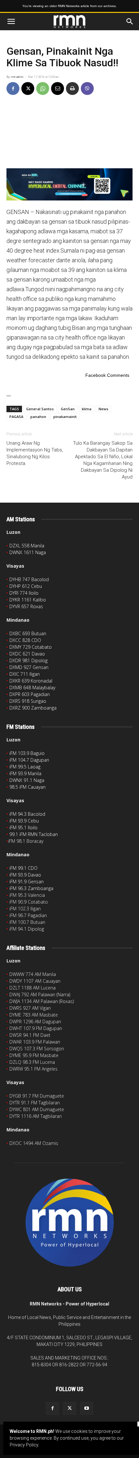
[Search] (130, 21)
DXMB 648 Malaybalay (32, 687)
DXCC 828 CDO (25, 640)
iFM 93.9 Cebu (24, 821)
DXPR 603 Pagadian (29, 694)
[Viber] (87, 88)
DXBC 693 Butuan (27, 633)
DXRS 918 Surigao (27, 701)
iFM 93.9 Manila (25, 773)
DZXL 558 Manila (26, 546)
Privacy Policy (24, 1444)
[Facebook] (12, 88)
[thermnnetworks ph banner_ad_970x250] (69, 184)
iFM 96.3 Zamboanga (31, 888)
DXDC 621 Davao (27, 654)
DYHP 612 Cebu (25, 586)
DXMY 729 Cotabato (30, 647)
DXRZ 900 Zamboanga (33, 708)
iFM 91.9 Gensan (26, 881)
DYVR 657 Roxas (26, 606)
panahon (38, 416)
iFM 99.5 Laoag (24, 767)
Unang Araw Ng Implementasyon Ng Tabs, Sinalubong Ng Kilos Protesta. (34, 453)
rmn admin (17, 77)
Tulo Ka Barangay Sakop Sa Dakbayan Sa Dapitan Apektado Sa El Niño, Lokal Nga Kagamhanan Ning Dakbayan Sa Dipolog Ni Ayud (103, 460)
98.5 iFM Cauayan (27, 787)
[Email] (57, 88)
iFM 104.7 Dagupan (29, 760)
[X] (27, 88)
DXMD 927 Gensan (28, 667)
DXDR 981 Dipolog (28, 660)
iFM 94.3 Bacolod (27, 814)
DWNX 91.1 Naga (26, 780)
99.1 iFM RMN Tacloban (33, 834)
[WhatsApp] (42, 88)
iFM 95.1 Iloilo (23, 827)
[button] (11, 21)
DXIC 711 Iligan (24, 674)
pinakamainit (65, 416)
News (103, 408)
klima (86, 408)
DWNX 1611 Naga (27, 552)
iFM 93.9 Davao (25, 875)
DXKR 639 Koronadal (30, 681)
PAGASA (16, 416)
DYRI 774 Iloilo (23, 593)
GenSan (68, 408)
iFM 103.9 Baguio (27, 753)
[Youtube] (86, 1408)
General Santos (40, 408)
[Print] (72, 88)
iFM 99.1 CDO (23, 868)
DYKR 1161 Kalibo (27, 600)
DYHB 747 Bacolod (29, 579)
